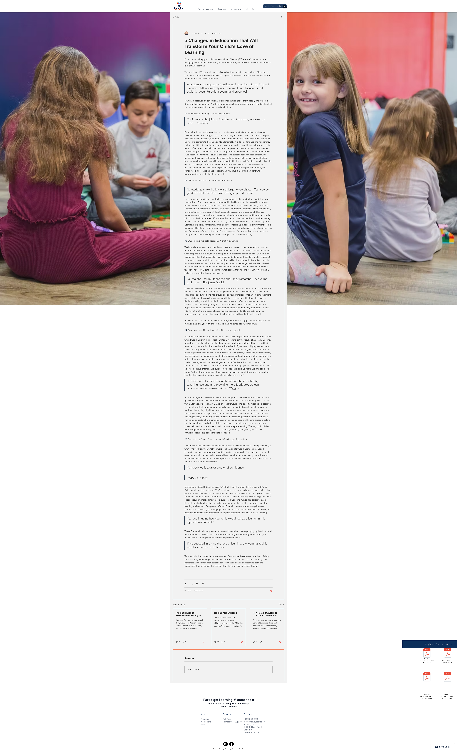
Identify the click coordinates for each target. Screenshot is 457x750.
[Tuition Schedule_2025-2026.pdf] (427, 677)
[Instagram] (225, 744)
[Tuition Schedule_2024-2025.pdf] (427, 653)
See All (281, 604)
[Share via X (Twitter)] (191, 583)
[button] (285, 6)
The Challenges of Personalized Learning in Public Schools (188, 614)
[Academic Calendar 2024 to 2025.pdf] (448, 653)
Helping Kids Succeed (225, 613)
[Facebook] (231, 744)
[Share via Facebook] (185, 583)
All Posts (176, 17)
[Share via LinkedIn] (197, 583)
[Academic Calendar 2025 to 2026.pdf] (447, 677)
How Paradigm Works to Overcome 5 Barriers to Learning (265, 614)
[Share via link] (203, 583)
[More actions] (271, 33)
